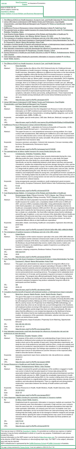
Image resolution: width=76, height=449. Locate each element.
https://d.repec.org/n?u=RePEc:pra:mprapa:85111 (33, 329)
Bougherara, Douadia (35, 50)
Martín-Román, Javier (25, 46)
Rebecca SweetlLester (58, 24)
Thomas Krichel (24, 447)
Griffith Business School (37, 443)
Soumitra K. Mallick (7, 11)
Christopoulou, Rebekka (24, 154)
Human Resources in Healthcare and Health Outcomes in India (26, 52)
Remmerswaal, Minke (11, 36)
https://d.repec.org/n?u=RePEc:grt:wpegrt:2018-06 (33, 257)
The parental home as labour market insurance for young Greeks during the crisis (32, 30)
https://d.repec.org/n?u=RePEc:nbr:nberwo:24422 (33, 290)
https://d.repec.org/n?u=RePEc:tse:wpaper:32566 (33, 362)
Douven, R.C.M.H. (47, 36)
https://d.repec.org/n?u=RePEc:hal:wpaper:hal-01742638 (35, 149)
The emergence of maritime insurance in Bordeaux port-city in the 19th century (31, 38)
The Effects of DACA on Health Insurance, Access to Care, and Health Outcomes (32, 20)
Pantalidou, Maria (17, 32)
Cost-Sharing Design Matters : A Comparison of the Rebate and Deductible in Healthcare (35, 34)
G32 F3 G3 (19, 421)
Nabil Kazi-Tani (60, 28)
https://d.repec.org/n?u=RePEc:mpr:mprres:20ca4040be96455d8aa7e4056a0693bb (45, 122)
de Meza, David (21, 400)
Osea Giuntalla (68, 20)
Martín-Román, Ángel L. (42, 46)
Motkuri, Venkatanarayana (60, 52)
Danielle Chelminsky (39, 106)
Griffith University (54, 443)
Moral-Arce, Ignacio (11, 46)
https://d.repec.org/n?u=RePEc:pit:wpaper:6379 (32, 100)
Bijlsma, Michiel (34, 36)
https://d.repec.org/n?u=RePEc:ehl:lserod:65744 (32, 426)
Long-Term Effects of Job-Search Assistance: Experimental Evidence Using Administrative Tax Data (38, 40)
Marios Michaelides (28, 42)
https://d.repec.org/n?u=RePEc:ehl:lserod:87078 (32, 190)
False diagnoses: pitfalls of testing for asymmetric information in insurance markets (32, 56)
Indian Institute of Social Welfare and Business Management (22, 13)
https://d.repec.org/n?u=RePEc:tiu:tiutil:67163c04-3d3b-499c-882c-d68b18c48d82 (44, 229)
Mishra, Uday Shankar (42, 366)
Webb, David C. (14, 59)
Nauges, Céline (49, 50)
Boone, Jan (24, 36)
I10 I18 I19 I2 (20, 390)
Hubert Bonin (66, 38)
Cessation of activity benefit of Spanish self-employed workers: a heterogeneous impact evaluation (38, 44)
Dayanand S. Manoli (13, 42)
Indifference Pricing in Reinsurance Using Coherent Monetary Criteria (28, 28)
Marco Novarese (22, 439)
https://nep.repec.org (47, 437)
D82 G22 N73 (20, 252)
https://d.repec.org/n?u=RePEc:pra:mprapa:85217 (33, 395)
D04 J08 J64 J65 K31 (23, 324)
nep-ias (4, 3)
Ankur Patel (40, 42)
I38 (17, 285)
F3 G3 (18, 186)
